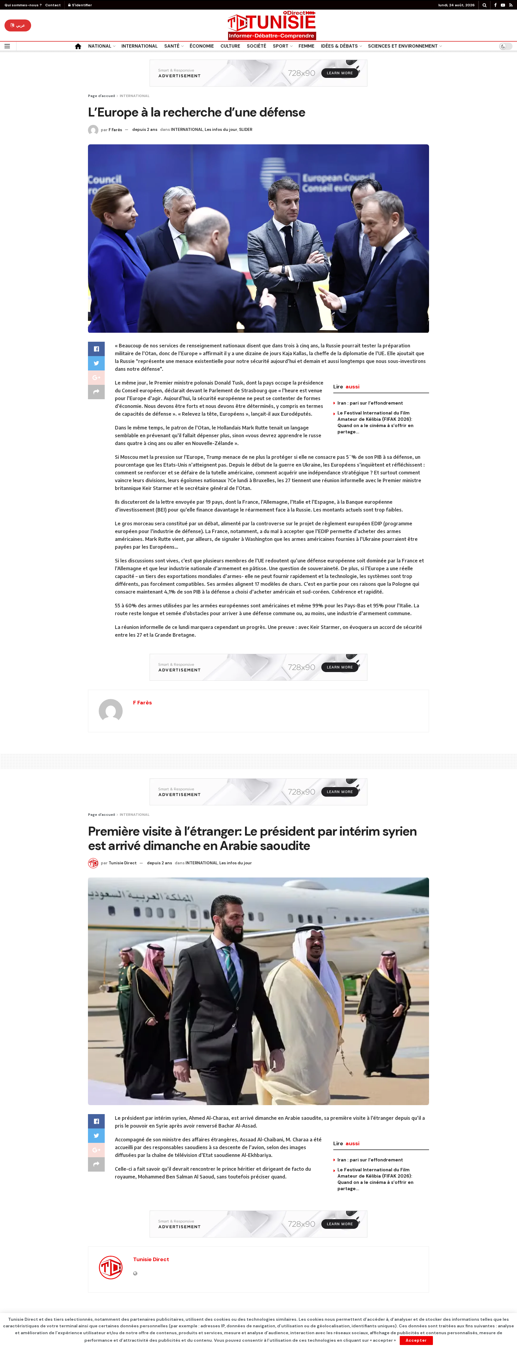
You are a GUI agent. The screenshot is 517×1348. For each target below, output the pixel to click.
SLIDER (245, 129)
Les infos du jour (221, 129)
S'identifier (81, 5)
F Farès (115, 129)
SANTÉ (172, 46)
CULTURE (230, 46)
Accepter (416, 1340)
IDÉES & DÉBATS (339, 46)
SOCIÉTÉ (256, 46)
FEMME (306, 46)
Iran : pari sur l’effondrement (370, 403)
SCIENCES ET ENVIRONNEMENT (403, 46)
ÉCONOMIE (202, 46)
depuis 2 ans (144, 129)
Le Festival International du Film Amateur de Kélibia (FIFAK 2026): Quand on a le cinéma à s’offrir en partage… (375, 422)
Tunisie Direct (123, 863)
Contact (53, 5)
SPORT (280, 46)
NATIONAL (99, 46)
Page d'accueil (101, 95)
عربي (20, 25)
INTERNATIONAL (139, 46)
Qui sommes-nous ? (23, 5)
